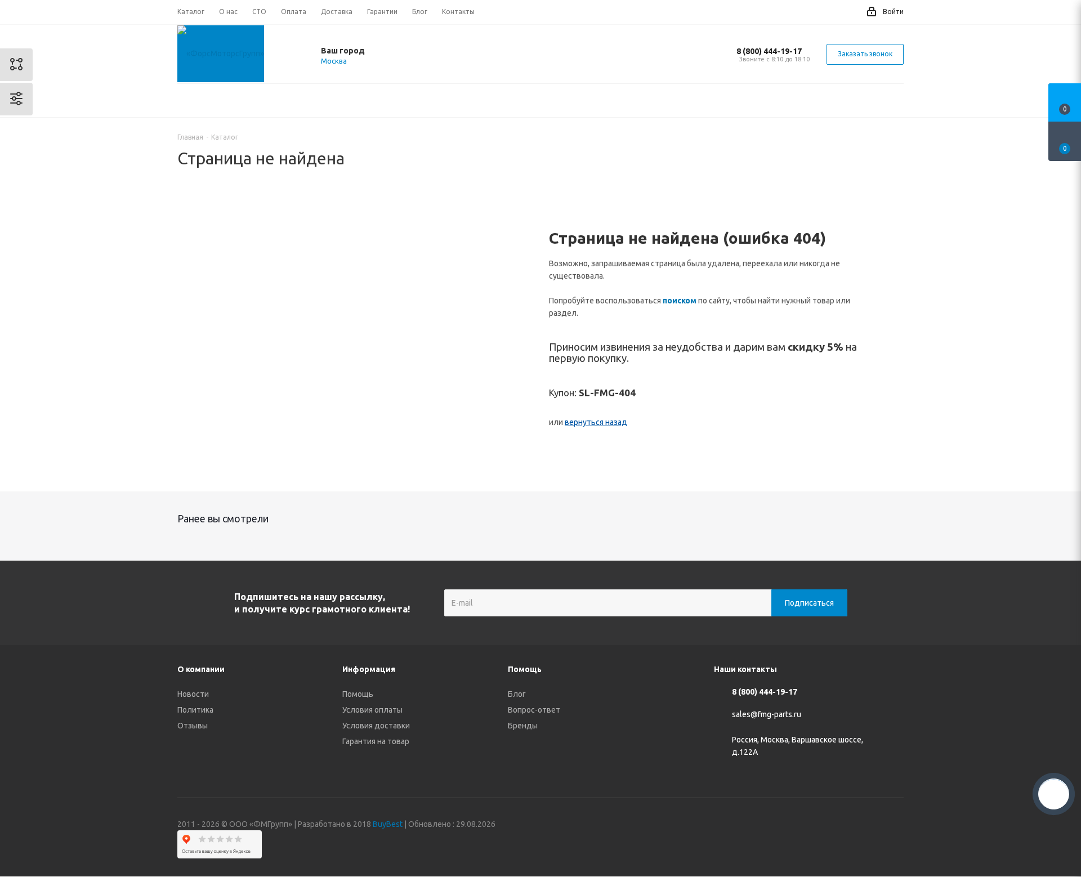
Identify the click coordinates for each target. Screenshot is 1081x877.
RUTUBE (895, 826)
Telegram (839, 826)
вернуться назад (596, 422)
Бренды (523, 725)
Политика (195, 709)
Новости (193, 694)
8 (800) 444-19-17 (769, 51)
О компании (201, 669)
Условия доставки (376, 725)
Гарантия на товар (375, 741)
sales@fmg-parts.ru (766, 714)
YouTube (867, 826)
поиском (679, 300)
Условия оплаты (372, 709)
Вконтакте (810, 826)
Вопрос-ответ (534, 709)
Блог (517, 694)
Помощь (357, 694)
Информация (368, 669)
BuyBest (388, 824)
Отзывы (192, 725)
